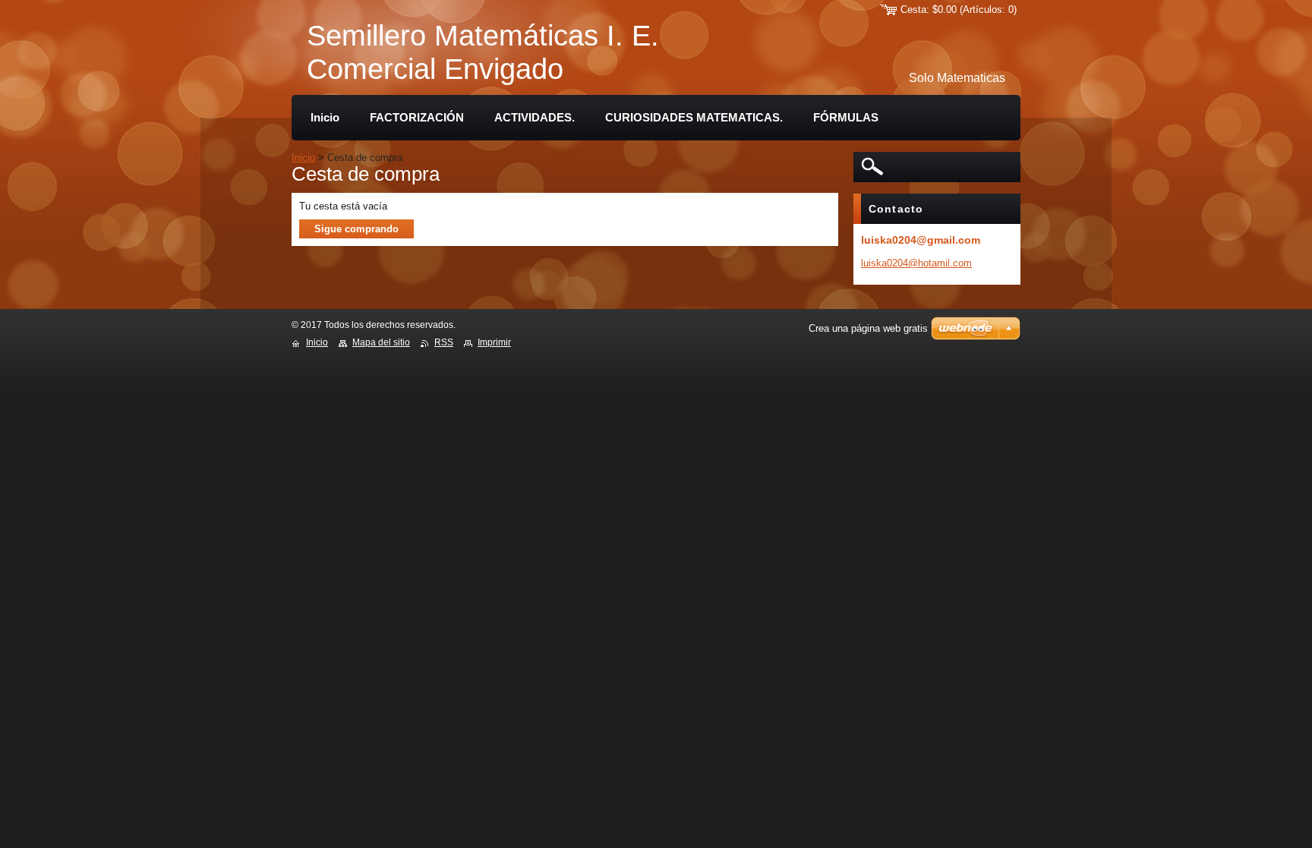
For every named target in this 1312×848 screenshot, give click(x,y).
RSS (443, 342)
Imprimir (494, 342)
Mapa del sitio (381, 342)
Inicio (303, 157)
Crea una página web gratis (868, 328)
